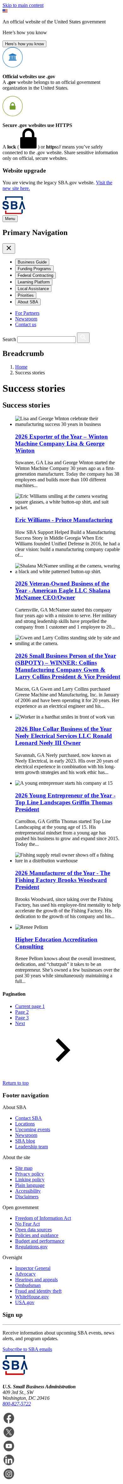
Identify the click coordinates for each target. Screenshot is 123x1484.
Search (9, 339)
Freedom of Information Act (43, 1218)
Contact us (25, 324)
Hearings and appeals (36, 1279)
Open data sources (33, 1229)
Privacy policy (29, 1173)
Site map (23, 1168)
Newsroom (26, 318)
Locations (25, 1123)
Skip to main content (23, 5)
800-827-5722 (17, 1403)
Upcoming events (32, 1129)
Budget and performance (39, 1241)
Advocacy (25, 1274)
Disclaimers (26, 1196)
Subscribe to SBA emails (27, 1349)
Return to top (16, 1083)
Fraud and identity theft (38, 1291)
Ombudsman (28, 1285)
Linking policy (29, 1179)
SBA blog (25, 1141)
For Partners (27, 313)
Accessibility (28, 1191)
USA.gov (24, 1302)
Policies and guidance (36, 1235)
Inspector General (32, 1268)
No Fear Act (27, 1224)
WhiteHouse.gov (32, 1296)
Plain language (29, 1185)
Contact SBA (28, 1118)
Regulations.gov (31, 1246)
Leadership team (31, 1146)
